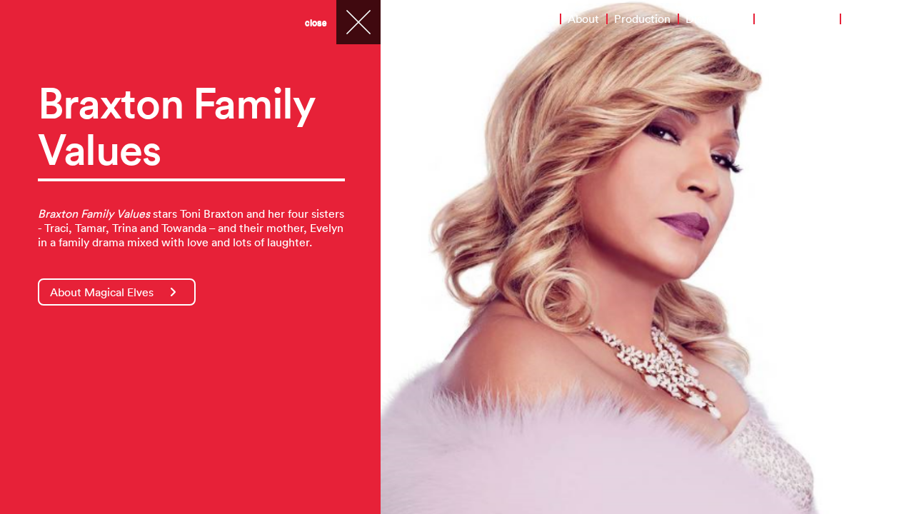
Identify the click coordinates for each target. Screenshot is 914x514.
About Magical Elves (102, 292)
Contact (868, 18)
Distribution (716, 18)
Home (537, 18)
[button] (411, 257)
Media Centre (797, 18)
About (583, 18)
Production (642, 18)
